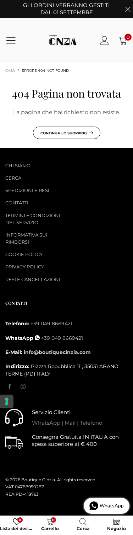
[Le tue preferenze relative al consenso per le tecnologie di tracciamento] (6, 401)
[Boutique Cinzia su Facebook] (9, 387)
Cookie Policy (24, 254)
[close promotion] (127, 9)
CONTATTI (16, 202)
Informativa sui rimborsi (26, 238)
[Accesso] (104, 40)
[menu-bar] (15, 40)
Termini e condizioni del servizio (32, 219)
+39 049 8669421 (51, 323)
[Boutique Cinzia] (62, 40)
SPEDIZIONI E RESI (27, 190)
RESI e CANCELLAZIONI (32, 279)
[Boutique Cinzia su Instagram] (23, 387)
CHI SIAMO (18, 165)
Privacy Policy (24, 266)
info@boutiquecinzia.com (57, 352)
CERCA (13, 178)
